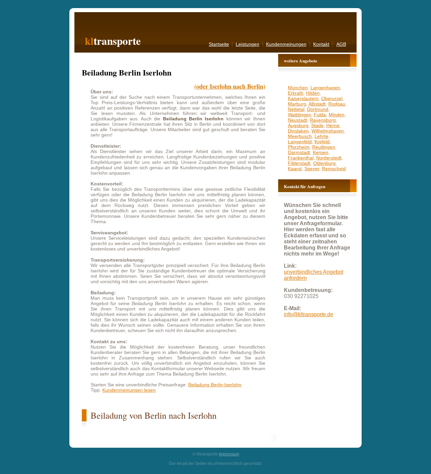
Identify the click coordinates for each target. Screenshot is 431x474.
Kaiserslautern (303, 98)
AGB (341, 44)
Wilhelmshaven (327, 131)
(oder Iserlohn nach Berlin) (229, 86)
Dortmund (317, 109)
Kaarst (295, 168)
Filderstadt (299, 163)
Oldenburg (324, 163)
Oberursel (331, 98)
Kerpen (320, 152)
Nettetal (296, 109)
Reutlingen (323, 147)
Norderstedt (328, 157)
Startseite (219, 44)
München (298, 87)
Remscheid (334, 168)
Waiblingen (299, 114)
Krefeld (322, 141)
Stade (317, 125)
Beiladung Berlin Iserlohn (214, 384)
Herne (332, 125)
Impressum (229, 454)
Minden (336, 114)
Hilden (313, 93)
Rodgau (336, 104)
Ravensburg (323, 120)
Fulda (320, 114)
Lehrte (321, 136)
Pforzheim (298, 147)
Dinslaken (298, 131)
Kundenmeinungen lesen (129, 390)
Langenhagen (325, 87)
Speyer (311, 168)
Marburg (297, 104)
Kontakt (321, 44)
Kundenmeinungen (286, 44)
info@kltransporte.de (308, 314)
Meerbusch (300, 136)
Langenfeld (300, 141)
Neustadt (297, 120)
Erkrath (295, 93)
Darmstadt (299, 152)
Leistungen (247, 44)
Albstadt (317, 104)
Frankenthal (300, 157)
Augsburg (298, 125)
